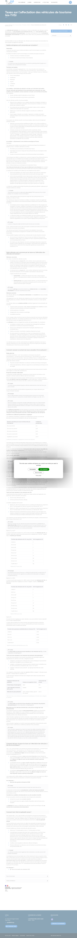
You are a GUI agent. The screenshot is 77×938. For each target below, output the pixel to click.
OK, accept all (43, 469)
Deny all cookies (38, 472)
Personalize (33, 469)
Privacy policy (38, 475)
